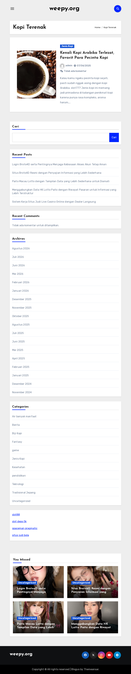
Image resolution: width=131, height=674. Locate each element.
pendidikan (19, 475)
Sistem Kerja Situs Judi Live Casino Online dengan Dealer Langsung (54, 201)
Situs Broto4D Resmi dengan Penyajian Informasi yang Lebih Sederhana (56, 172)
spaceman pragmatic (24, 528)
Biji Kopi (17, 433)
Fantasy (17, 441)
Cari (15, 126)
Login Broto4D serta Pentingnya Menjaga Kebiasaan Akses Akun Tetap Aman (59, 164)
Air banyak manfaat (24, 416)
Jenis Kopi (67, 46)
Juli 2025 (18, 333)
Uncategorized (21, 501)
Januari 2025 (20, 375)
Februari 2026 (21, 282)
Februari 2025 (20, 366)
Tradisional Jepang (24, 492)
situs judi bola (20, 535)
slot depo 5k (19, 521)
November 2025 (22, 307)
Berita (16, 424)
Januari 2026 (20, 290)
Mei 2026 (17, 273)
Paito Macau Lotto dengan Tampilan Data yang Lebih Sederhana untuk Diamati (61, 181)
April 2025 (18, 358)
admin (69, 65)
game (15, 450)
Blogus (75, 669)
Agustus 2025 (21, 324)
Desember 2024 (22, 383)
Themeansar (91, 669)
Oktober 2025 (20, 316)
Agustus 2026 (21, 248)
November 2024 (22, 392)
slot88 (16, 514)
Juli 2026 (18, 256)
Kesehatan (18, 467)
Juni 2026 (18, 265)
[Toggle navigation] (12, 9)
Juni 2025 (18, 341)
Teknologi (18, 484)
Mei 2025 (17, 350)
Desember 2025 (21, 299)
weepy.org (64, 8)
